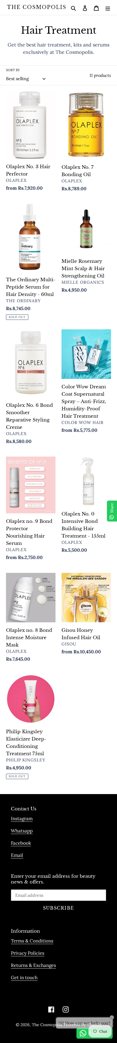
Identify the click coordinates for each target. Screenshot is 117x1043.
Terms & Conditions (32, 941)
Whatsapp (22, 831)
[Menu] (107, 7)
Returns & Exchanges (33, 965)
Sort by (13, 70)
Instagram (22, 819)
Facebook (21, 843)
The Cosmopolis (47, 1024)
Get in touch (24, 977)
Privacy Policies (27, 953)
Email (17, 855)
